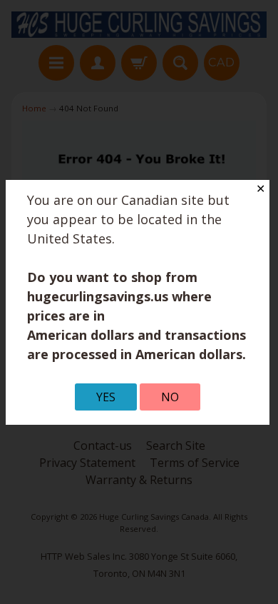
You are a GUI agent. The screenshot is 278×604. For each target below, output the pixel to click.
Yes (105, 397)
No (170, 397)
